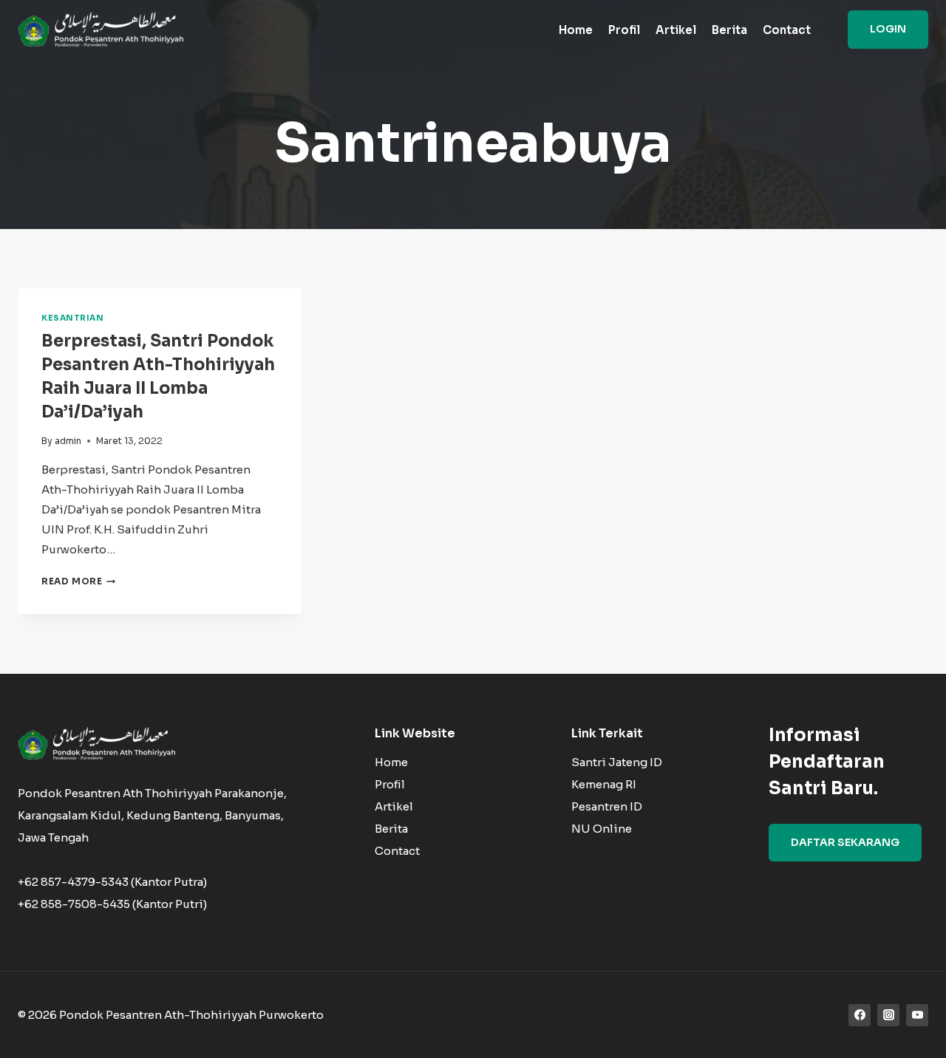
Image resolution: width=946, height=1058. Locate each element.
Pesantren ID (606, 806)
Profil (624, 30)
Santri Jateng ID (616, 762)
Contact (787, 30)
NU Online (601, 829)
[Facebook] (859, 1015)
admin (68, 440)
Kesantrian (72, 318)
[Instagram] (888, 1015)
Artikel (676, 30)
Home (576, 30)
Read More (78, 581)
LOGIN (888, 28)
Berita (729, 30)
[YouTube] (917, 1015)
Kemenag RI (603, 784)
